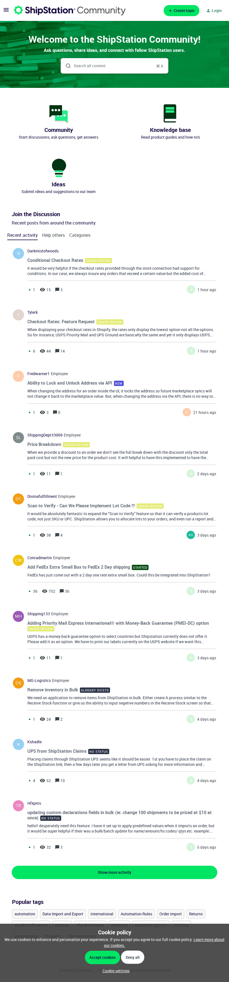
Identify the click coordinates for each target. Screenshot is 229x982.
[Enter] (66, 66)
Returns (196, 913)
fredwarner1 (38, 374)
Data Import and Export (62, 913)
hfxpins (34, 803)
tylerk (32, 312)
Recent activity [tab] (22, 235)
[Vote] (29, 289)
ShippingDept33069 (45, 435)
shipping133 (38, 614)
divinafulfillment (42, 496)
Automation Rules (136, 913)
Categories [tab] (79, 235)
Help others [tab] (53, 235)
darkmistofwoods (43, 251)
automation (25, 913)
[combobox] (114, 66)
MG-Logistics (39, 680)
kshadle (34, 742)
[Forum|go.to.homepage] (70, 10)
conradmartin (39, 558)
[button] (115, 970)
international (101, 913)
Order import (170, 913)
